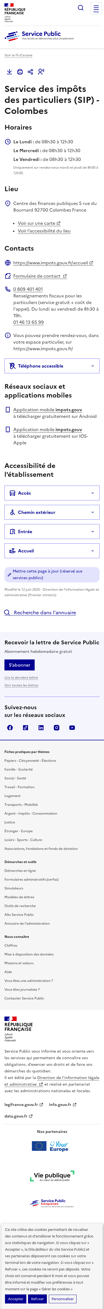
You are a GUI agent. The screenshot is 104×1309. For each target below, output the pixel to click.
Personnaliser (63, 1299)
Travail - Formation (19, 787)
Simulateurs (13, 888)
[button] (41, 72)
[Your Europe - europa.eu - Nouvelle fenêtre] (52, 1146)
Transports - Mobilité (21, 804)
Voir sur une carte (36, 223)
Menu (96, 12)
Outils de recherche (20, 905)
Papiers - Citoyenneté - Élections (30, 760)
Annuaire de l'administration (27, 923)
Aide (8, 972)
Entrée (25, 531)
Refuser (37, 1299)
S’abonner (19, 665)
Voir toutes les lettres (21, 685)
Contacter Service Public (24, 998)
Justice (9, 822)
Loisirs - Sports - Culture (23, 839)
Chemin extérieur (36, 512)
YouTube (72, 727)
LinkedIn (41, 727)
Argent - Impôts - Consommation (30, 813)
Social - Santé (15, 778)
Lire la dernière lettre (21, 677)
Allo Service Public (19, 914)
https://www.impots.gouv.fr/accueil (50, 262)
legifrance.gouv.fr (21, 1105)
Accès (24, 493)
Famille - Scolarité (18, 769)
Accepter (15, 1299)
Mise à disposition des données (29, 954)
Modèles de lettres (19, 897)
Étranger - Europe (18, 831)
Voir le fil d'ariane (18, 55)
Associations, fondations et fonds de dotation (41, 848)
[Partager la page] (30, 72)
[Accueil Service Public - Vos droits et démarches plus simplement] (40, 41)
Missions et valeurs (19, 963)
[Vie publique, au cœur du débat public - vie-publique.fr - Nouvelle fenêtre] (52, 1177)
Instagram (56, 727)
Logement (12, 795)
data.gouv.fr (15, 1116)
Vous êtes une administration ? (28, 980)
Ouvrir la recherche (80, 7)
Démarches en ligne (20, 870)
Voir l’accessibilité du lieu (44, 231)
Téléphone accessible (40, 366)
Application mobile (47, 409)
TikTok (25, 727)
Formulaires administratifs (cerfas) (31, 879)
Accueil (26, 550)
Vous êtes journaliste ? (22, 989)
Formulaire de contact (37, 276)
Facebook (10, 727)
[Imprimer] (20, 72)
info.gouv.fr (60, 1105)
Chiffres (10, 945)
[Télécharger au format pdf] (9, 72)
